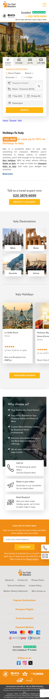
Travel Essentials (25, 618)
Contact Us (23, 580)
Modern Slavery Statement (16, 591)
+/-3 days (28, 77)
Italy (20, 120)
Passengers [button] (17, 103)
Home (5, 120)
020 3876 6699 (37, 16)
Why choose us (38, 591)
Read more (8, 173)
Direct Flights (14, 73)
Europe (13, 120)
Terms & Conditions (16, 585)
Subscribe (24, 546)
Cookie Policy (35, 585)
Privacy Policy (32, 559)
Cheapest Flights (24, 609)
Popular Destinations (24, 600)
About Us (9, 580)
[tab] (8, 61)
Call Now (10, 139)
